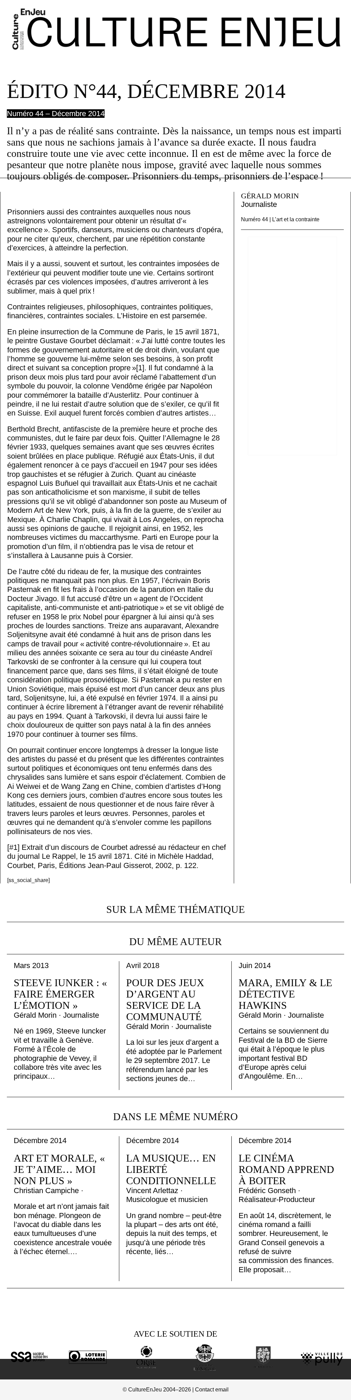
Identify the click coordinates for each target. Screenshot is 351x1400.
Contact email (212, 1389)
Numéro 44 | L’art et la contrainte (280, 219)
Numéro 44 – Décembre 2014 (56, 113)
